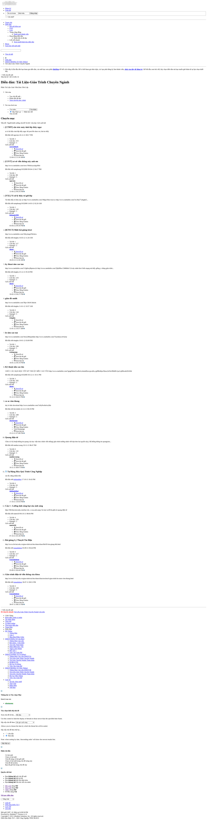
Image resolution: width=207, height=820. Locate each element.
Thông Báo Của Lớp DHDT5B (20, 670)
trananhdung (17, 548)
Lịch (11, 30)
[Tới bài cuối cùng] (24, 157)
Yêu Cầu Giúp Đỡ (15, 652)
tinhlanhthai (17, 479)
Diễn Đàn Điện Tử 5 (12, 805)
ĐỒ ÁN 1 (12, 650)
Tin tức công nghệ (15, 682)
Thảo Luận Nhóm (15, 649)
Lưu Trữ (8, 807)
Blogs (7, 44)
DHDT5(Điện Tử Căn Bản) (14, 639)
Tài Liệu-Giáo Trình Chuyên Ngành (21, 658)
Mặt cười (8, 788)
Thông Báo (13, 633)
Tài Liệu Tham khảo (16, 645)
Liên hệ (7, 803)
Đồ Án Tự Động (15, 664)
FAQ (11, 28)
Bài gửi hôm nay (15, 26)
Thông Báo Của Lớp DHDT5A (20, 656)
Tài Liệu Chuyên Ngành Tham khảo (21, 660)
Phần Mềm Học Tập (16, 647)
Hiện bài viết (28, 112)
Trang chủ (8, 22)
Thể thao (12, 687)
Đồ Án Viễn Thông (16, 676)
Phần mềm (13, 685)
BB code (8, 786)
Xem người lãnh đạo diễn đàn (24, 42)
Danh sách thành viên (21, 34)
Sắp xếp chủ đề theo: (8, 722)
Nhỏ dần (10, 736)
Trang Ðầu (9, 627)
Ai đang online (10, 623)
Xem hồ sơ (19, 149)
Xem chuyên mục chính (17, 100)
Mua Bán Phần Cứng (16, 637)
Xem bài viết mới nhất (12, 46)
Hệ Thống (8, 631)
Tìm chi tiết (9, 54)
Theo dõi (8, 621)
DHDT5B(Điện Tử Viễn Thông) (16, 62)
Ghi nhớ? (10, 17)
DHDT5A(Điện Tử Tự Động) (15, 654)
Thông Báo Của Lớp (16, 641)
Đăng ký (8, 8)
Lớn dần (10, 734)
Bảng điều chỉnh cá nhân (13, 617)
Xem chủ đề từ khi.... (8, 715)
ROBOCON (13, 662)
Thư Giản (12, 683)
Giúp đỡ (8, 10)
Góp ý (11, 635)
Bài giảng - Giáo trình (16, 643)
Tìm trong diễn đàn (11, 625)
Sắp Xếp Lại (16, 112)
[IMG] (7, 790)
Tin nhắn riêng (10, 619)
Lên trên (42, 612)
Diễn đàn (8, 24)
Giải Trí (7, 680)
